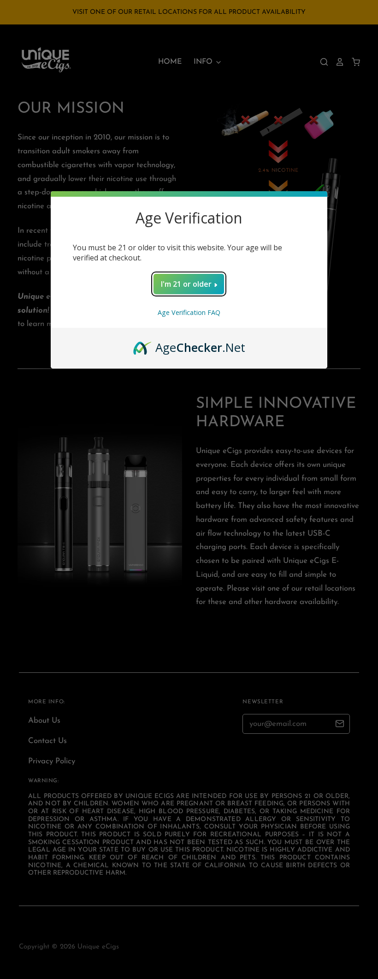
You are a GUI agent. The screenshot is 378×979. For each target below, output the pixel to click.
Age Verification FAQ (189, 312)
